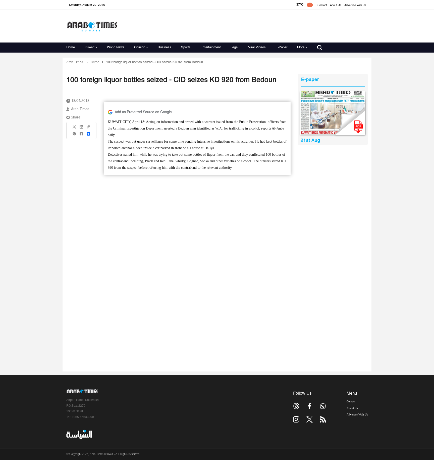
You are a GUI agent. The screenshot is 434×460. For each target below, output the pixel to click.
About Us (335, 5)
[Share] (88, 134)
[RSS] (323, 419)
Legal (234, 47)
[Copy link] (88, 128)
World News (115, 47)
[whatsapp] (74, 135)
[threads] (296, 406)
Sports (186, 47)
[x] (309, 419)
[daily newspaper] (332, 113)
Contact (322, 5)
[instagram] (296, 419)
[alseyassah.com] (78, 435)
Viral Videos (257, 47)
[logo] (91, 26)
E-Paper (281, 47)
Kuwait (89, 47)
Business (164, 47)
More (300, 47)
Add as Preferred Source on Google (143, 112)
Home (70, 47)
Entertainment (210, 47)
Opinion (139, 47)
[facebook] (81, 135)
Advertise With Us (355, 5)
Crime (95, 62)
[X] (74, 128)
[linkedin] (81, 128)
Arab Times (74, 62)
